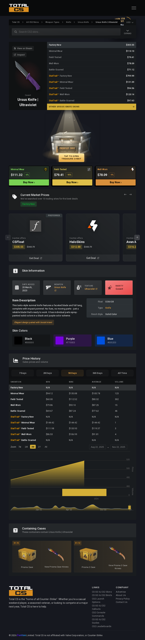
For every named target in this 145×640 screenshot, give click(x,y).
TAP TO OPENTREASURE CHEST (71, 157)
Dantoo (21, 635)
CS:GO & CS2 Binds (102, 595)
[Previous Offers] (125, 194)
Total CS (16, 22)
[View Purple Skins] (59, 340)
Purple (70, 338)
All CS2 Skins (32, 22)
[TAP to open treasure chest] (72, 138)
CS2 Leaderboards (101, 626)
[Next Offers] (130, 194)
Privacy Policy (123, 598)
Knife (68, 22)
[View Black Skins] (18, 340)
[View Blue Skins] (101, 340)
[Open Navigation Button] (134, 8)
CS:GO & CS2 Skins (102, 591)
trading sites (52, 198)
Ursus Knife (83, 22)
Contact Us (121, 602)
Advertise (121, 591)
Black (28, 338)
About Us (121, 595)
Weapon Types (52, 22)
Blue (110, 338)
